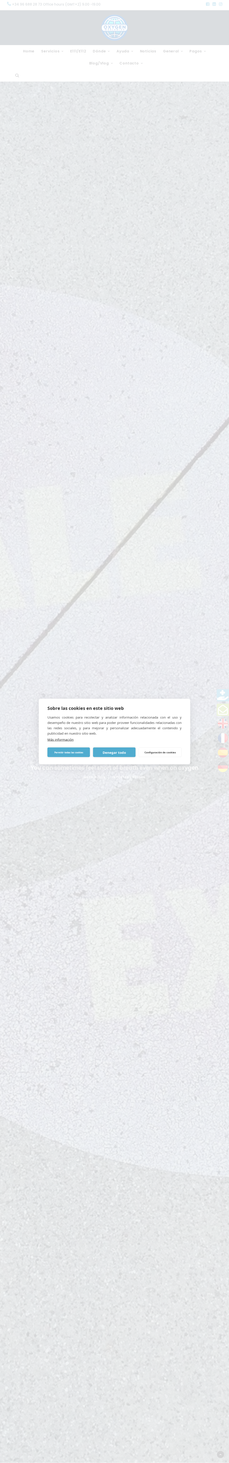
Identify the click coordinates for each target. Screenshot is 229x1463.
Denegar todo (114, 752)
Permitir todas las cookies (68, 752)
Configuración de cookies (160, 752)
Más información (60, 739)
